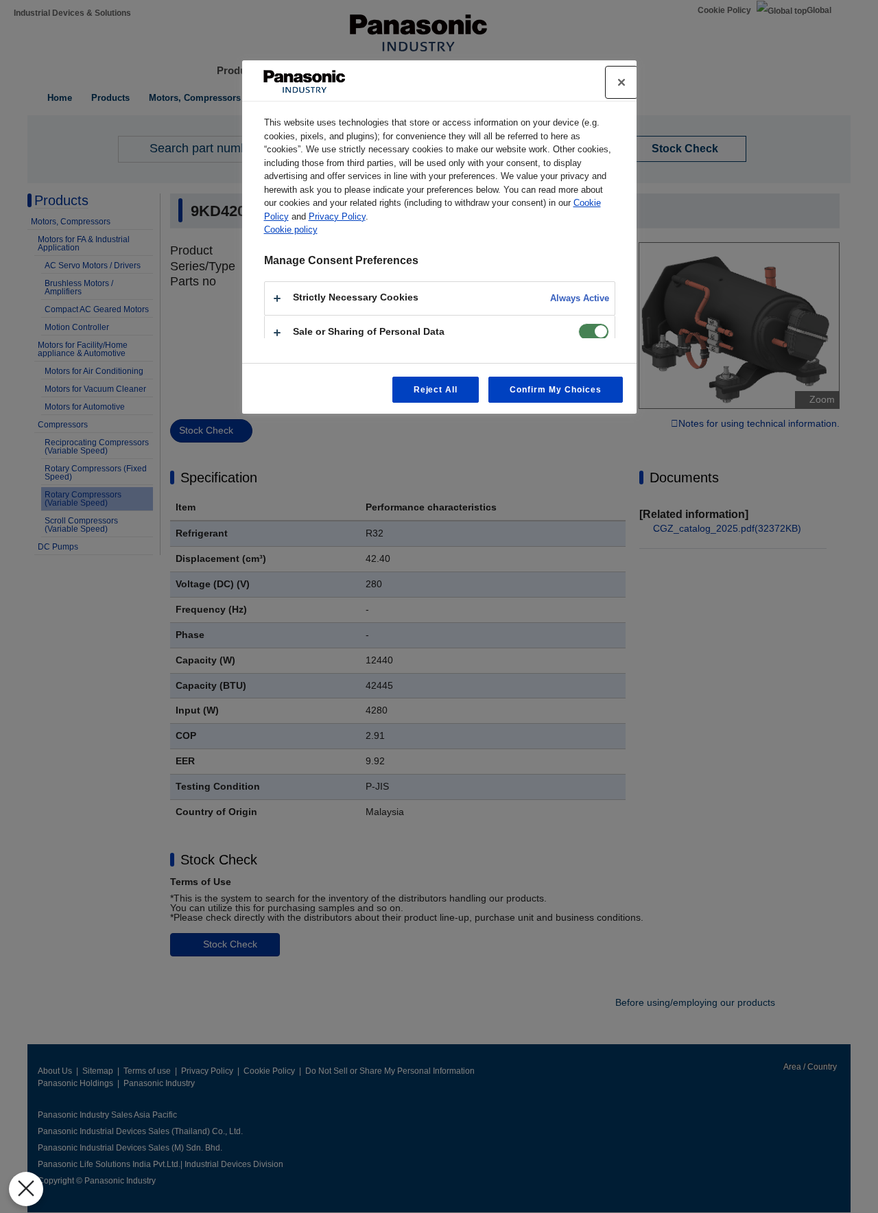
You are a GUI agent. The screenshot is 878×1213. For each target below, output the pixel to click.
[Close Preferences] (26, 1189)
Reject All (436, 389)
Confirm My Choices (555, 389)
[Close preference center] (621, 82)
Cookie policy (291, 229)
